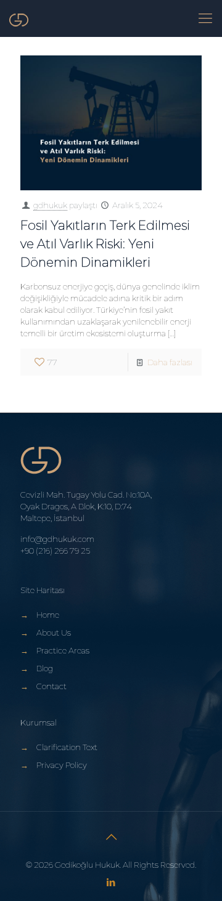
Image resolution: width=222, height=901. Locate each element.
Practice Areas (62, 650)
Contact (51, 686)
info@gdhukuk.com (57, 539)
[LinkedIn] (111, 882)
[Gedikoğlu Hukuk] (19, 18)
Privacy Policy (61, 765)
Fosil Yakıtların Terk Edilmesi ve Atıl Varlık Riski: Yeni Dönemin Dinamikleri (105, 244)
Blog (44, 668)
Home (47, 615)
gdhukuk (50, 205)
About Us (53, 632)
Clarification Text (66, 747)
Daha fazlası (169, 362)
